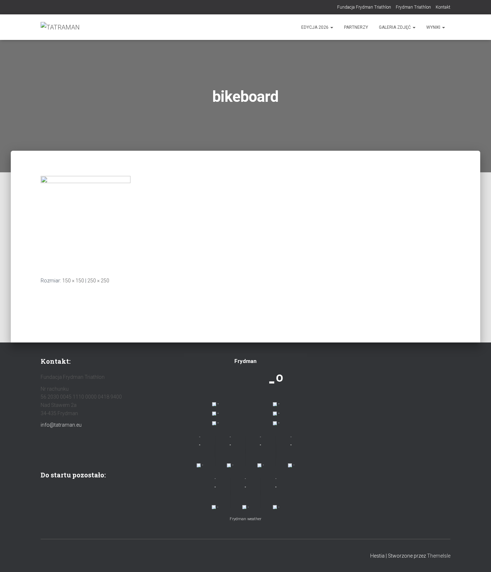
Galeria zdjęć (395, 27)
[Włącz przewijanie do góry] (477, 558)
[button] (331, 27)
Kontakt (443, 7)
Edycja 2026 (315, 27)
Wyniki (433, 27)
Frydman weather (245, 519)
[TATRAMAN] (60, 27)
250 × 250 (98, 280)
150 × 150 (73, 280)
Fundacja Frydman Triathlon (364, 7)
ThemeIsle (438, 556)
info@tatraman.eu (61, 425)
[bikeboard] (85, 220)
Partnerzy (356, 27)
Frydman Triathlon (413, 7)
